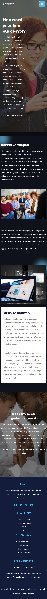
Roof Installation (23, 542)
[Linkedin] (31, 504)
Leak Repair (23, 549)
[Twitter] (20, 504)
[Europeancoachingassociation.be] (8, 3)
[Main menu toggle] (42, 4)
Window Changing (23, 552)
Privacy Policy (23, 519)
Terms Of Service (23, 523)
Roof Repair (24, 545)
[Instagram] (26, 504)
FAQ (23, 530)
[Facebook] (15, 504)
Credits (23, 527)
